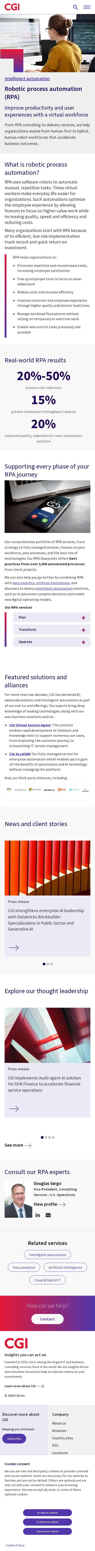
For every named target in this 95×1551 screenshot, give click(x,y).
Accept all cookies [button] (47, 1512)
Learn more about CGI (20, 1386)
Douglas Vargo (47, 1183)
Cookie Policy (15, 1545)
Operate (25, 641)
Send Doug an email (48, 1215)
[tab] (44, 965)
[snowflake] (74, 790)
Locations (60, 1452)
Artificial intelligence (65, 1267)
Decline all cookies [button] (47, 1531)
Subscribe (14, 1439)
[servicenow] (49, 790)
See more (14, 1145)
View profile (45, 1204)
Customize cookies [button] (47, 1522)
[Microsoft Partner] (35, 790)
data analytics (23, 582)
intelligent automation (54, 588)
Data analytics (24, 1267)
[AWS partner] (9, 790)
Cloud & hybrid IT (47, 1280)
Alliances (59, 1430)
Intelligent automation (27, 78)
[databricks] (85, 790)
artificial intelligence (53, 582)
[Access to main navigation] (87, 7)
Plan (22, 617)
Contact (47, 1319)
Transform (27, 629)
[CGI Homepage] (12, 7)
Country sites (62, 1438)
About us (59, 1423)
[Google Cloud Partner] (20, 790)
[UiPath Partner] (62, 790)
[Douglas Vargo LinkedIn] (38, 1215)
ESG (55, 1445)
